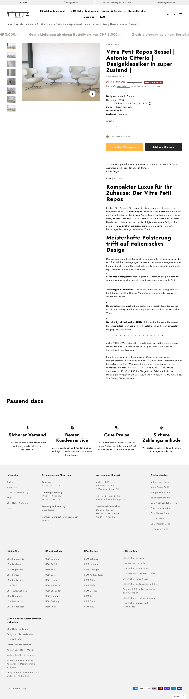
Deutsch (177, 696)
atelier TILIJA (112, 44)
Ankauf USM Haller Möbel (20, 649)
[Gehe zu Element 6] (11, 91)
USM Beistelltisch (15, 606)
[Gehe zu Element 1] (11, 46)
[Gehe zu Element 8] (11, 108)
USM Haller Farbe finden (135, 578)
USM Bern (50, 569)
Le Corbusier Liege (160, 523)
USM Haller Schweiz (17, 502)
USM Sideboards (15, 559)
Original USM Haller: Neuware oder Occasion (139, 591)
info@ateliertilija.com (115, 499)
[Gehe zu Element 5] (11, 82)
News (9, 508)
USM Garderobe (15, 596)
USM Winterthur (53, 585)
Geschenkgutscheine (165, 2)
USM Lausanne (52, 596)
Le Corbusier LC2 (160, 518)
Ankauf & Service (112, 11)
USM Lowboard (14, 564)
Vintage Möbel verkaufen (20, 644)
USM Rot (88, 596)
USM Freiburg (52, 601)
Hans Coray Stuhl (160, 528)
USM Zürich (51, 564)
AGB (9, 497)
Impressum (12, 487)
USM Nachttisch (15, 601)
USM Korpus (13, 574)
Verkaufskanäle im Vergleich (21, 655)
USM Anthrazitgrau (93, 574)
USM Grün (89, 601)
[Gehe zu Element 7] (11, 99)
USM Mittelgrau (92, 569)
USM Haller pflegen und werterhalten (135, 605)
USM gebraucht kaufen (134, 563)
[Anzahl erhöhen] (123, 127)
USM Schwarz (91, 559)
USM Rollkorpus (15, 580)
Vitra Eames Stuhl (160, 487)
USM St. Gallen (53, 590)
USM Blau (89, 606)
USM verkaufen (14, 639)
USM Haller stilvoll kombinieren (139, 598)
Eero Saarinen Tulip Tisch (164, 502)
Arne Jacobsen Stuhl (161, 508)
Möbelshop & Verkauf (52, 11)
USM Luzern (51, 580)
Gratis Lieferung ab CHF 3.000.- (118, 2)
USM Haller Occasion (134, 558)
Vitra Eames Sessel (160, 482)
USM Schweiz (52, 559)
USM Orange (90, 590)
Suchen (10, 482)
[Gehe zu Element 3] (11, 64)
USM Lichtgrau (91, 564)
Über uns (89, 16)
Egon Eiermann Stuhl (161, 497)
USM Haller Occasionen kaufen (139, 573)
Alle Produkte (48, 24)
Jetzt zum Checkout (164, 147)
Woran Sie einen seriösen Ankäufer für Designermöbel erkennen (21, 664)
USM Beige (89, 580)
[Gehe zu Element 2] (11, 55)
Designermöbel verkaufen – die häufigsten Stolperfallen (23, 674)
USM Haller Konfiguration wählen (140, 584)
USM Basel (50, 574)
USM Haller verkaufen (18, 629)
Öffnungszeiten (71, 2)
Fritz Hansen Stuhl (160, 513)
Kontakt (23, 2)
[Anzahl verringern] (110, 127)
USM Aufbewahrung (17, 590)
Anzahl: (110, 120)
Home (10, 24)
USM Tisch (12, 585)
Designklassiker (137, 11)
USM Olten (51, 606)
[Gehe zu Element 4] (11, 73)
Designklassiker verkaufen (20, 634)
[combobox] (179, 696)
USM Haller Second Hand (136, 568)
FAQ (102, 16)
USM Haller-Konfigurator (85, 11)
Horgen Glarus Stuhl (161, 492)
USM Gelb (89, 585)
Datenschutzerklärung (18, 492)
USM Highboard (15, 569)
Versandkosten (123, 86)
